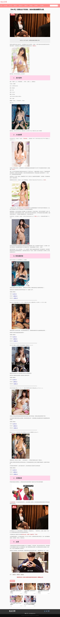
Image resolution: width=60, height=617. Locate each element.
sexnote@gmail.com (31, 613)
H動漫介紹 (20, 5)
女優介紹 (15, 5)
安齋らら (14, 574)
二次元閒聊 (41, 5)
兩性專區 (36, 5)
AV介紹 (10, 5)
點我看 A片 (16, 298)
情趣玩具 (25, 5)
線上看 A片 (15, 336)
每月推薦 (5, 5)
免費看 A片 (15, 381)
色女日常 (41, 577)
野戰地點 (30, 5)
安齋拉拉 (22, 574)
